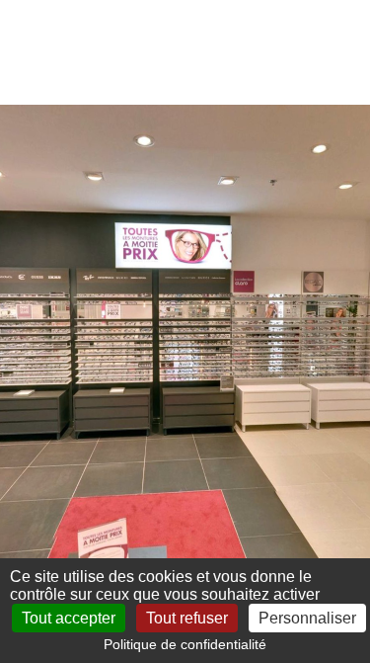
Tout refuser (187, 618)
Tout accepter (68, 618)
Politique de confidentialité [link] (185, 644)
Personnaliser (307, 618)
